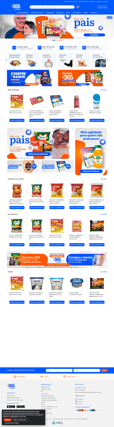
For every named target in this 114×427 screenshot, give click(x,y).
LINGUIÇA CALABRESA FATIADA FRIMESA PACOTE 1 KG (75, 237)
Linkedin (79, 404)
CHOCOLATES (44, 393)
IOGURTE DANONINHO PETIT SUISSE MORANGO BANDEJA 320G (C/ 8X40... (36, 113)
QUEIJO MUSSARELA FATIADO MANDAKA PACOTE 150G (55, 113)
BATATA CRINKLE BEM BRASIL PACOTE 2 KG (15, 236)
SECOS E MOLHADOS (46, 413)
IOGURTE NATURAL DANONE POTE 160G (95, 112)
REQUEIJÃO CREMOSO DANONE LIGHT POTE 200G (56, 294)
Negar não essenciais (19, 420)
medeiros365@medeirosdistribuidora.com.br (89, 392)
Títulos (46, 377)
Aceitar (8, 420)
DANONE (43, 402)
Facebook (80, 401)
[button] (51, 40)
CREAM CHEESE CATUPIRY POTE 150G (75, 294)
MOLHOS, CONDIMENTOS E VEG (49, 406)
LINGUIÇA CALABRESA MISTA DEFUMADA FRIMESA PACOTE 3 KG (16, 202)
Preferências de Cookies (12, 423)
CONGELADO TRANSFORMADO (49, 400)
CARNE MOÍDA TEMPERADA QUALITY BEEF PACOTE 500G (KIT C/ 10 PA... (76, 113)
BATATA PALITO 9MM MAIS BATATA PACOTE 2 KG (36, 202)
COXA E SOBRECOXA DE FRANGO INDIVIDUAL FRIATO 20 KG (96, 202)
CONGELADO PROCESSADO (48, 398)
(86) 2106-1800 (102, 8)
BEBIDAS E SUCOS (45, 387)
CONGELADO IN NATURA (47, 396)
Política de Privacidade (13, 398)
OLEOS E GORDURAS (46, 409)
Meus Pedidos (21, 377)
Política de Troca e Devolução (15, 400)
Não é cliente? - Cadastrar (87, 1)
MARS (42, 404)
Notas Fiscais (71, 377)
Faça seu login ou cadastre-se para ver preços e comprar (16, 121)
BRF (42, 391)
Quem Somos (11, 395)
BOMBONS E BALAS (46, 389)
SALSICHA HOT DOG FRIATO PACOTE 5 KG (15, 112)
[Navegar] (2, 27)
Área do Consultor (103, 1)
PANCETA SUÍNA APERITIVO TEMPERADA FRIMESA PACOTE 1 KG (96, 237)
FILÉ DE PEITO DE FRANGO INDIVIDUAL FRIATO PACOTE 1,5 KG (76, 202)
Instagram (80, 399)
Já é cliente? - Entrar (71, 1)
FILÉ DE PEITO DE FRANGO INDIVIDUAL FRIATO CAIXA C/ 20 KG (56, 202)
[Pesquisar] (31, 7)
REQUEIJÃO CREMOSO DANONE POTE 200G (36, 294)
